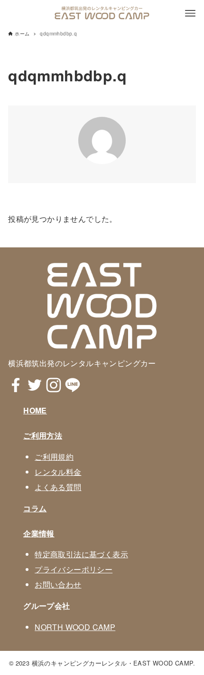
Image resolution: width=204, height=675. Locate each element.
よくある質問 (58, 487)
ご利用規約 (54, 456)
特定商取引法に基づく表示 (81, 554)
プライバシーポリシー (73, 569)
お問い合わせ (58, 584)
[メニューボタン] (190, 13)
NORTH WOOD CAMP (75, 627)
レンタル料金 (58, 471)
